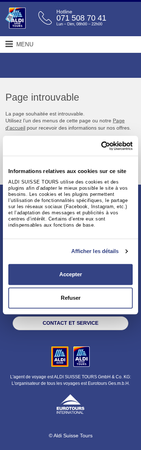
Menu (24, 44)
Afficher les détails (95, 251)
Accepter (70, 274)
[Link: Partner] (61, 356)
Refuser (71, 298)
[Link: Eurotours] (70, 403)
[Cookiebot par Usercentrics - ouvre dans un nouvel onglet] (101, 146)
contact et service (70, 323)
